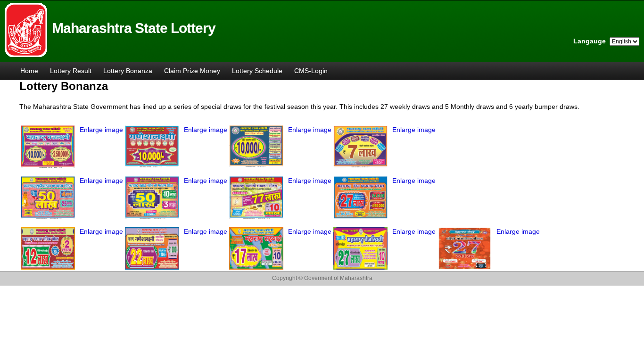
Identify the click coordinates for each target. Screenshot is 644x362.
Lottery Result (70, 70)
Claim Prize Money (192, 70)
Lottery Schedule (257, 70)
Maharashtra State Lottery (133, 28)
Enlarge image (101, 129)
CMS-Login (311, 70)
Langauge (589, 41)
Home (29, 70)
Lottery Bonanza (127, 70)
